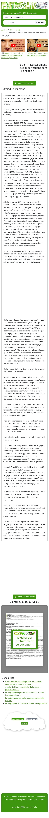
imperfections (32, 719)
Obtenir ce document (25, 83)
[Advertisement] (10, 71)
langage (24, 723)
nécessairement (17, 719)
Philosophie (15, 30)
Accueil (4, 30)
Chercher (40, 22)
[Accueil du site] (24, 4)
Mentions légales (26, 796)
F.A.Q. (6, 796)
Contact (14, 796)
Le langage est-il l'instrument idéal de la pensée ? (26, 703)
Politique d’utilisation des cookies (30, 799)
